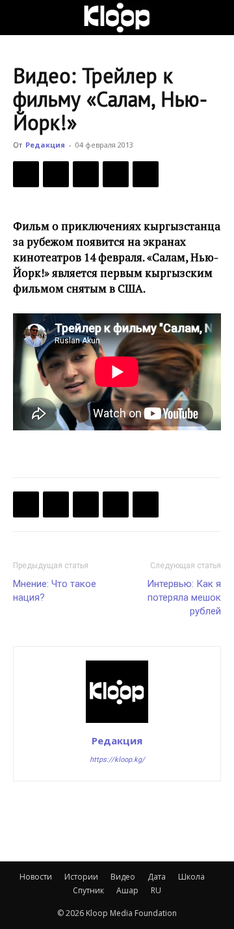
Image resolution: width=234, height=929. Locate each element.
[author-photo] (117, 722)
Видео (122, 876)
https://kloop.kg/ (117, 759)
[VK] (86, 174)
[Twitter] (56, 174)
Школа (191, 876)
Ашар (127, 890)
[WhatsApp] (146, 174)
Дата (157, 876)
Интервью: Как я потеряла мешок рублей (184, 597)
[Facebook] (26, 174)
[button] (22, 17)
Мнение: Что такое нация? (54, 590)
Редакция (45, 145)
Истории (81, 876)
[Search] (216, 17)
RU (156, 890)
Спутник (88, 890)
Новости (36, 876)
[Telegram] (116, 174)
